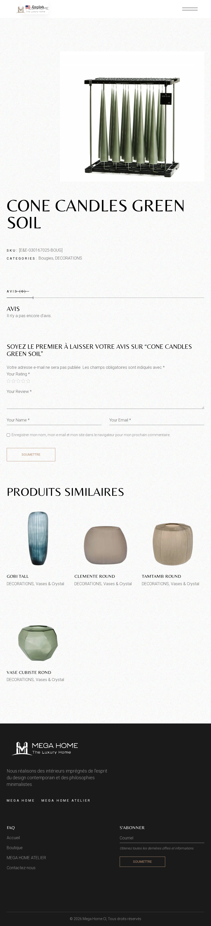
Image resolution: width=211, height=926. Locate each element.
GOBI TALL (18, 576)
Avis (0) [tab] (17, 291)
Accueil (13, 837)
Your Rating (18, 374)
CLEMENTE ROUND (94, 576)
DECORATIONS (68, 258)
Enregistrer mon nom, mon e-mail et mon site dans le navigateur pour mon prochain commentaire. (91, 435)
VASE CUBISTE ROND (29, 672)
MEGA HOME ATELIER (66, 800)
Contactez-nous (21, 867)
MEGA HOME (21, 800)
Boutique (15, 847)
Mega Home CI (94, 919)
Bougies (46, 258)
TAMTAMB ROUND (161, 576)
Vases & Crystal (50, 583)
